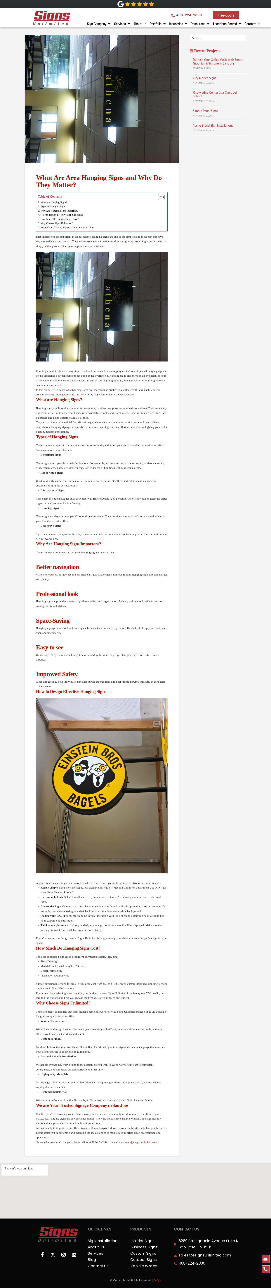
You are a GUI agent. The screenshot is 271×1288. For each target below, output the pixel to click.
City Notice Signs (204, 78)
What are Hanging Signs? (54, 202)
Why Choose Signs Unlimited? (57, 223)
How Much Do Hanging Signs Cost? (60, 219)
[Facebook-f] (42, 1254)
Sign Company (96, 24)
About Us (140, 24)
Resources (198, 24)
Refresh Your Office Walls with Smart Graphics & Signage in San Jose (218, 61)
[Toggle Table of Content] (159, 197)
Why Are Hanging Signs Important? (59, 210)
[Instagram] (63, 1254)
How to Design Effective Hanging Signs (62, 214)
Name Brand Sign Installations (213, 125)
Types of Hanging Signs (53, 206)
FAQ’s (157, 1280)
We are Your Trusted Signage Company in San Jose (67, 227)
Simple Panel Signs (205, 110)
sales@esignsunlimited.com (141, 1142)
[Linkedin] (74, 1254)
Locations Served (225, 24)
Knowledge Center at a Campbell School (215, 94)
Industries (176, 24)
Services (120, 24)
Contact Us (252, 24)
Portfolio (155, 24)
